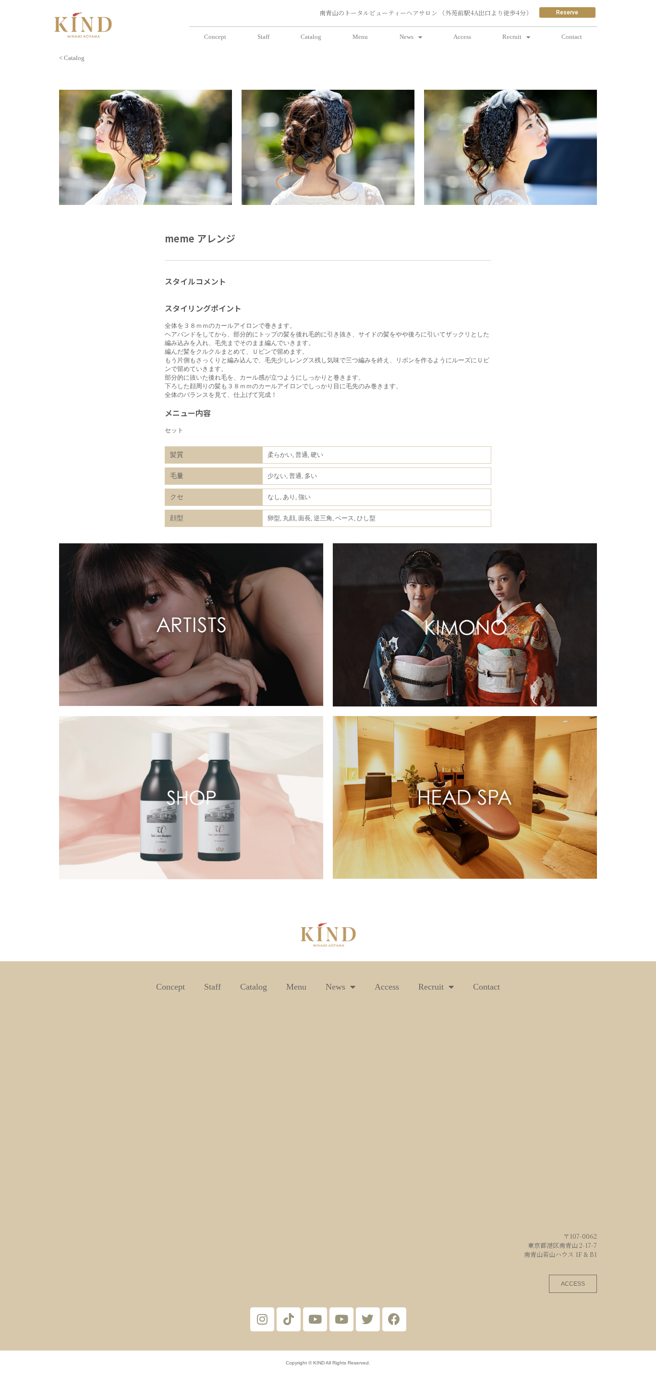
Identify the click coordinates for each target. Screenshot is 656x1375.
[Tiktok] (289, 1319)
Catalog (311, 36)
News (406, 36)
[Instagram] (262, 1319)
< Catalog (72, 57)
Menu (360, 36)
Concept (215, 36)
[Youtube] (315, 1319)
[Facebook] (394, 1319)
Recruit (512, 36)
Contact (571, 36)
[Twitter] (368, 1319)
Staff (263, 36)
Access (462, 36)
